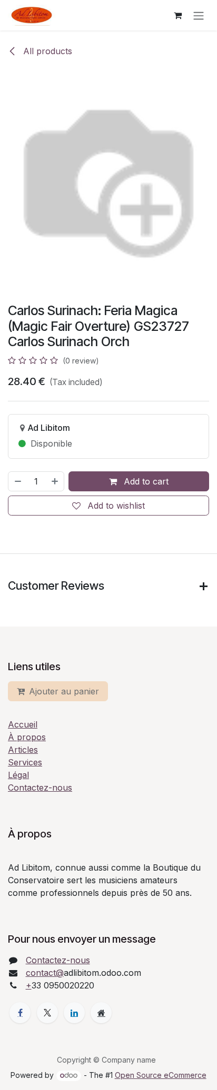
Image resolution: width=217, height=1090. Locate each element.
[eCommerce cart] (177, 15)
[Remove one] (17, 481)
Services (25, 762)
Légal (18, 775)
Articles (23, 749)
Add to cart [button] (145, 481)
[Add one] (55, 481)
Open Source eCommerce (160, 1075)
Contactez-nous (40, 787)
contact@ (45, 972)
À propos (27, 737)
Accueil (22, 724)
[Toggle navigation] (198, 15)
